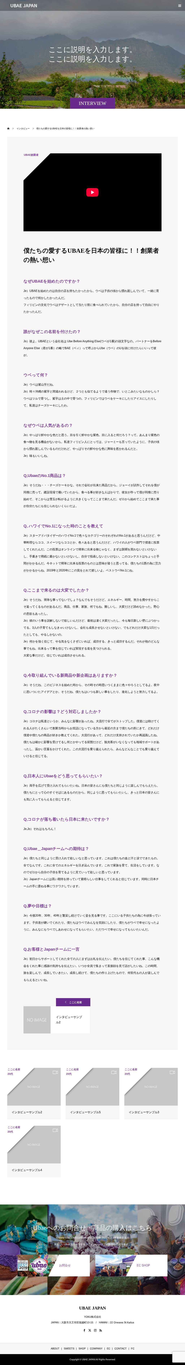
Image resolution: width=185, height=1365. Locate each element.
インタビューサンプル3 (144, 1112)
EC (108, 1348)
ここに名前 (75, 1002)
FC (132, 1348)
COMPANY (96, 1348)
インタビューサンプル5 (85, 1112)
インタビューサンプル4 (27, 1170)
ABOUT (55, 1348)
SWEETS (69, 1348)
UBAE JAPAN (23, 5)
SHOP (82, 1348)
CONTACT (121, 1348)
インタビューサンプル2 (27, 1112)
